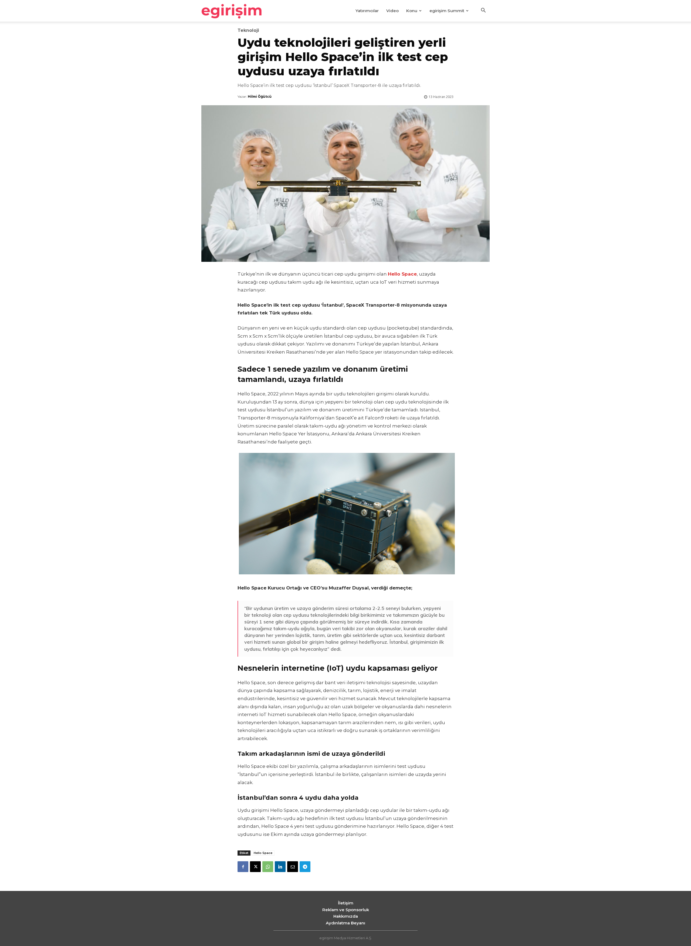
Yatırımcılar (367, 10)
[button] (483, 11)
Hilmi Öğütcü (260, 96)
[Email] (292, 866)
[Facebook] (243, 866)
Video (392, 10)
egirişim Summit (446, 10)
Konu (411, 10)
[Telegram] (305, 866)
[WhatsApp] (267, 866)
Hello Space (263, 853)
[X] (255, 866)
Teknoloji (248, 30)
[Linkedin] (280, 866)
